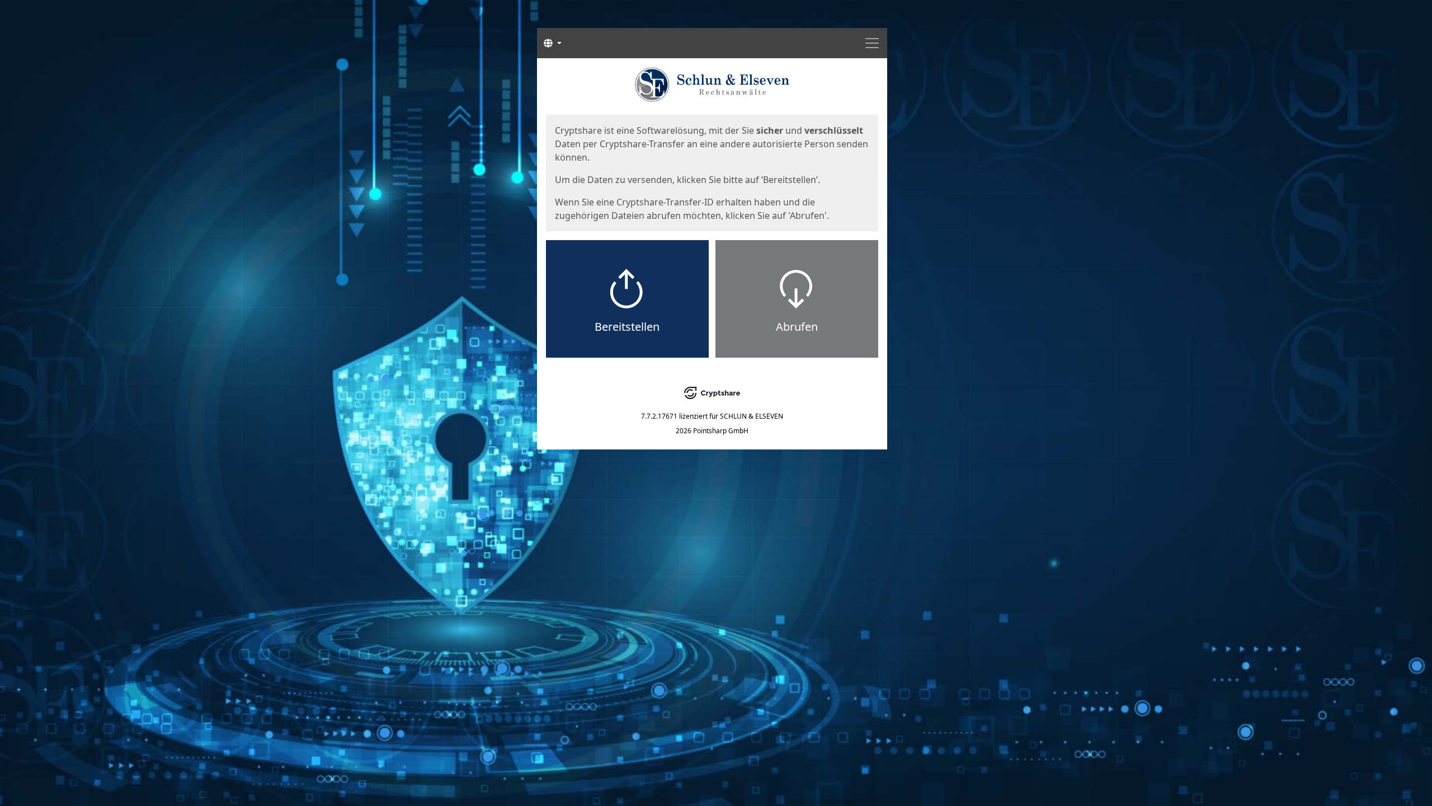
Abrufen (797, 326)
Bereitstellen (627, 326)
